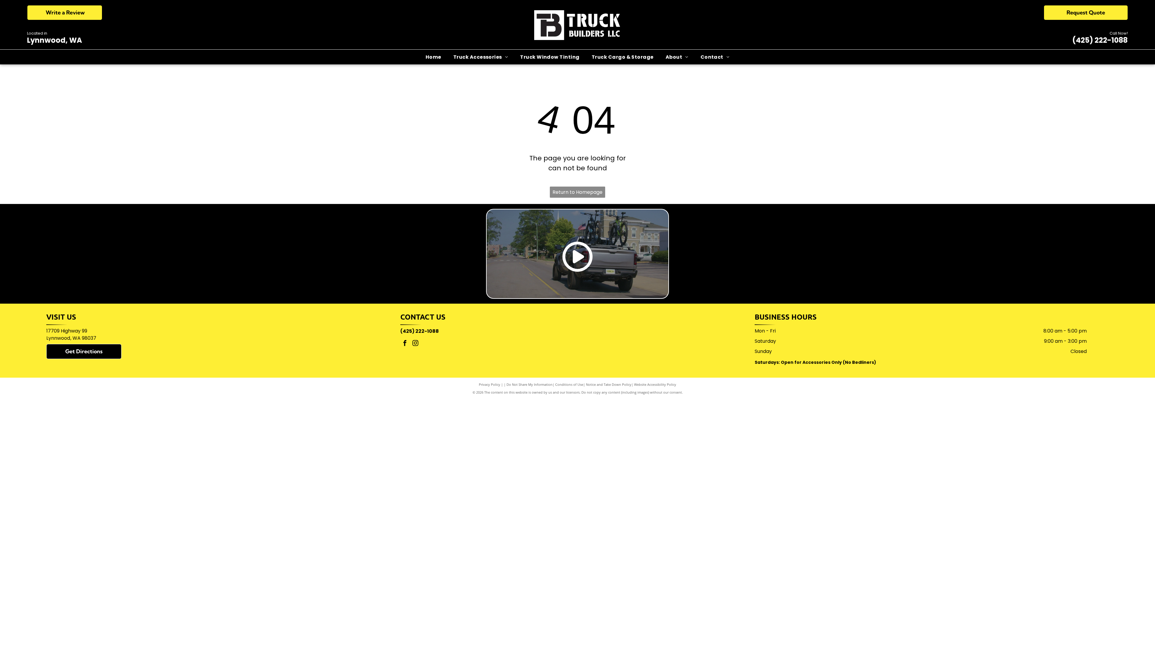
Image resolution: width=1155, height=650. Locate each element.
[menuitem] (433, 57)
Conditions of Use (569, 384)
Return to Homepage (577, 192)
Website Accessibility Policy (655, 384)
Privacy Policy (489, 384)
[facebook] (404, 344)
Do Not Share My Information (530, 384)
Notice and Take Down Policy (608, 384)
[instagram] (415, 344)
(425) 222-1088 (1100, 40)
